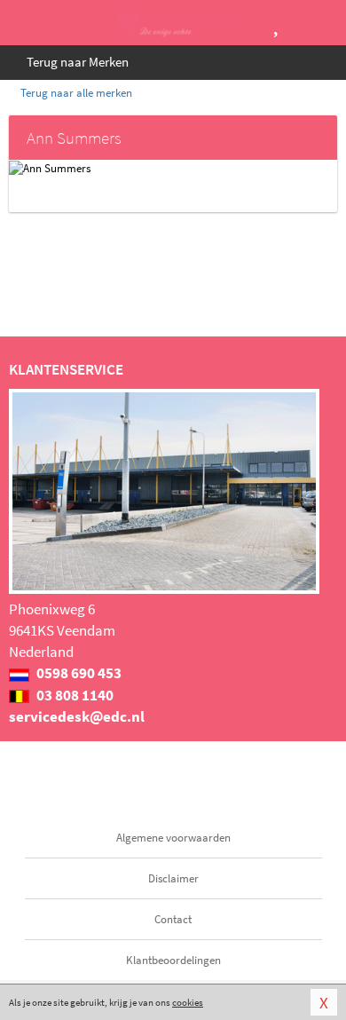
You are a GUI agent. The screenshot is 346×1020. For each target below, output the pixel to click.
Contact (173, 919)
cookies (187, 1002)
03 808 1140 (74, 695)
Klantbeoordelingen (173, 960)
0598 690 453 (78, 673)
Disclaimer (173, 878)
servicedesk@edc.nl (77, 716)
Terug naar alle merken (75, 92)
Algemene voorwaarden (173, 837)
